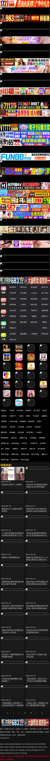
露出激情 (23, 322)
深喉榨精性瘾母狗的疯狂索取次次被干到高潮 (13, 582)
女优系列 (23, 310)
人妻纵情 (34, 334)
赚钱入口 (45, 454)
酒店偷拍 (4, 427)
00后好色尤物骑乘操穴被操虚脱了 (12, 679)
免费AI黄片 (15, 460)
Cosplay (34, 293)
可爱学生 (34, 310)
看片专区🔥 (35, 454)
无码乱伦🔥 (15, 443)
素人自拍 (45, 293)
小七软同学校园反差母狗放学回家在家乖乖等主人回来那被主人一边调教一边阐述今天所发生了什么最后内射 (13, 536)
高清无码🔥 (5, 460)
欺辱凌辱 (12, 304)
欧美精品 (34, 287)
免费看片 (15, 449)
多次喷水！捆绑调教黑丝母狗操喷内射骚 (13, 655)
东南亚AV (44, 299)
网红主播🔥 (25, 460)
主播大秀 (12, 427)
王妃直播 (21, 427)
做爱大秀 (24, 449)
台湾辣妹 (12, 299)
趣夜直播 (4, 432)
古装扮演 (12, 310)
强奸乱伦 (23, 287)
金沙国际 (43, 443)
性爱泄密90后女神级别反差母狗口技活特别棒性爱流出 (37, 511)
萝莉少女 (45, 287)
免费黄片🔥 (5, 443)
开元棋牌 (20, 410)
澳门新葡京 (30, 432)
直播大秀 (32, 449)
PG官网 (11, 410)
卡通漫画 (12, 322)
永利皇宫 (14, 438)
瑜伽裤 (34, 316)
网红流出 (34, 304)
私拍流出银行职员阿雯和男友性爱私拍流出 (37, 631)
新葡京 (28, 416)
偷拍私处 (38, 427)
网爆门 (44, 322)
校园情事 (23, 334)
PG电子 (44, 410)
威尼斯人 (4, 410)
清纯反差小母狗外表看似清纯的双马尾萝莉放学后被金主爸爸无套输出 (13, 608)
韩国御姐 (23, 299)
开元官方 (25, 443)
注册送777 (13, 416)
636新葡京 (33, 438)
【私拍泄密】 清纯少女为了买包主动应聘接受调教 (36, 679)
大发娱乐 (39, 432)
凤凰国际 (4, 421)
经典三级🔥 (5, 454)
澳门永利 (37, 410)
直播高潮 (23, 421)
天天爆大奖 (33, 443)
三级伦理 (12, 293)
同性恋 (44, 328)
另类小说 (12, 339)
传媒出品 (12, 328)
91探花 (23, 304)
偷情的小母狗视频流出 (11, 557)
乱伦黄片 (29, 427)
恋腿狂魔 (45, 310)
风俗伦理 (45, 334)
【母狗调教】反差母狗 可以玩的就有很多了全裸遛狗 (13, 704)
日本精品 (23, 293)
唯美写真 (34, 322)
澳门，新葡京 (5, 449)
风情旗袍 (12, 316)
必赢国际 (44, 416)
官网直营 (28, 410)
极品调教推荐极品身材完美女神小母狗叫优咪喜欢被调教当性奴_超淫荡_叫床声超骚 (37, 609)
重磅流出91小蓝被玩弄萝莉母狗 (12, 510)
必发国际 (21, 432)
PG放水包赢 (13, 421)
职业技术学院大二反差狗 (12, 484)
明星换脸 (23, 316)
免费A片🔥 (15, 454)
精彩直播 (31, 421)
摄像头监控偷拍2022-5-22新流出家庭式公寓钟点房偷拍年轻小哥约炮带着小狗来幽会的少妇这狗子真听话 (37, 561)
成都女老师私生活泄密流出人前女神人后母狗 (13, 631)
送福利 (21, 416)
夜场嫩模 (12, 432)
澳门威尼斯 (41, 449)
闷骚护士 (45, 316)
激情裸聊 (42, 438)
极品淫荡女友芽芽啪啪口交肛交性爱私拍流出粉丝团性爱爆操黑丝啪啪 (37, 583)
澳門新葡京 (4, 438)
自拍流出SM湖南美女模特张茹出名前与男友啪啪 (36, 485)
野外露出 (45, 304)
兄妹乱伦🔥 (25, 454)
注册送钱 (4, 416)
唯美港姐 (34, 299)
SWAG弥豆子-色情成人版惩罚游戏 (36, 655)
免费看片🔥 (23, 438)
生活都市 (12, 334)
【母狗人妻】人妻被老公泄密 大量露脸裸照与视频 (37, 704)
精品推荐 (12, 287)
